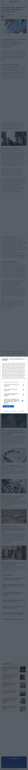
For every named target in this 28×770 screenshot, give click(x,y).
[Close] (25, 359)
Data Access (14, 410)
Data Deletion (6, 410)
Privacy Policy (21, 410)
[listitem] (14, 382)
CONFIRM (8, 406)
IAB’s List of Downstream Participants (15, 378)
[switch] (23, 385)
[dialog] (14, 385)
